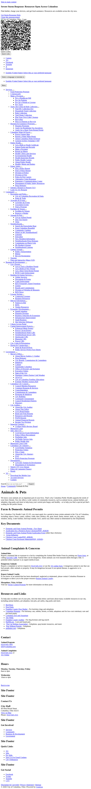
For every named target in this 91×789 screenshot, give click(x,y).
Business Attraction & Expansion (27, 316)
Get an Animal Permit (23, 217)
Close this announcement (10, 17)
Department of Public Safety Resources (30, 183)
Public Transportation (23, 252)
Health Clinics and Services (25, 154)
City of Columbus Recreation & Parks (29, 196)
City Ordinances (12, 760)
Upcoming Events (22, 205)
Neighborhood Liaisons (24, 247)
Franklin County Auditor (15, 620)
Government (10, 352)
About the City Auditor (23, 407)
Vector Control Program (17, 585)
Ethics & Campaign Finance (21, 469)
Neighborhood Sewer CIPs (25, 335)
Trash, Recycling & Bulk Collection (23, 107)
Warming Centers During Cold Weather (30, 375)
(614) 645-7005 (7, 644)
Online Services (21, 277)
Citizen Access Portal (18, 324)
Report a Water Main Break (25, 136)
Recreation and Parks (18, 194)
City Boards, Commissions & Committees (30, 360)
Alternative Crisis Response (25, 179)
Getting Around (16, 249)
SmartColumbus (21, 311)
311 (7, 473)
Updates (13, 480)
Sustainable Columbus (23, 367)
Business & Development (15, 262)
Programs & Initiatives (23, 394)
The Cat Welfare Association (17, 624)
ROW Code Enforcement (24, 273)
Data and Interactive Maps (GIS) (22, 260)
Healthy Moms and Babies (25, 164)
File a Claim (19, 452)
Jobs (7, 753)
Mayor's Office (16, 354)
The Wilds (9, 618)
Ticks (17, 222)
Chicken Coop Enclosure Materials (24, 539)
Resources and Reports (23, 416)
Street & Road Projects (23, 348)
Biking (17, 254)
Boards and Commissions (24, 288)
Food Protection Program (19, 92)
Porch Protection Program (24, 458)
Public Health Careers (23, 160)
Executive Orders (21, 371)
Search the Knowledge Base (25, 226)
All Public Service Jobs (24, 439)
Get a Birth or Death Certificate (27, 145)
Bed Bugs (9, 605)
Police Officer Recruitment (25, 435)
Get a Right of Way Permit (25, 269)
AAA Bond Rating (22, 411)
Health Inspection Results (24, 158)
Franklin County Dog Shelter (16, 609)
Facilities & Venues (17, 209)
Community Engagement (24, 399)
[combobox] (13, 77)
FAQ (17, 456)
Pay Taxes (19, 105)
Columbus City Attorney (19, 446)
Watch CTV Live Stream (19, 467)
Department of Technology (25, 465)
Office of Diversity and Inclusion (27, 369)
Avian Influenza (12, 535)
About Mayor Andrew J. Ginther (27, 356)
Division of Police (22, 173)
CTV (8, 781)
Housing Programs (22, 126)
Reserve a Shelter (21, 213)
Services (9, 730)
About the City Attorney (24, 454)
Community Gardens (23, 230)
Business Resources (22, 299)
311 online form (57, 566)
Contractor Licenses (22, 296)
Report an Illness (21, 151)
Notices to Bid (20, 303)
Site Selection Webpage (24, 322)
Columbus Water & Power (20, 132)
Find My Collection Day (24, 109)
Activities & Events (17, 200)
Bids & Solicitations (17, 301)
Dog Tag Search (21, 220)
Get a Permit (15, 264)
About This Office (22, 409)
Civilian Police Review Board (26, 426)
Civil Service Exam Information (27, 433)
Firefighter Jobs (21, 437)
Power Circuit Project (23, 330)
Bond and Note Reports (24, 414)
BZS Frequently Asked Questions (27, 284)
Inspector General (17, 424)
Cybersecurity (15, 94)
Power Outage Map (22, 134)
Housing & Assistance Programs (22, 124)
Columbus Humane (13, 611)
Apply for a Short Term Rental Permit (29, 130)
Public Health (15, 143)
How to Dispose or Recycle (25, 122)
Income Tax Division (23, 422)
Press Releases (20, 186)
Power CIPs (19, 341)
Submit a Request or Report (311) (23, 188)
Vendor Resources (22, 307)
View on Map (6, 713)
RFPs (17, 305)
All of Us (18, 377)
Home (3, 486)
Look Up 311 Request (18, 190)
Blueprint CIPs (20, 339)
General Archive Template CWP (27, 141)
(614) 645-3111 (37, 566)
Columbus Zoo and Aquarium (17, 616)
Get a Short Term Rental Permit (27, 271)
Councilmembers (21, 390)
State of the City (21, 373)
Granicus (39, 787)
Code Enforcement (22, 281)
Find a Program (21, 207)
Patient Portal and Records (25, 147)
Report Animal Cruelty (44, 578)
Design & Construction (19, 345)
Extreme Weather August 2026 (26, 382)
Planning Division (22, 313)
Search (3, 484)
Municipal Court (16, 429)
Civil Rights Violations (23, 448)
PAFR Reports (20, 418)
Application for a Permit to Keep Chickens (27, 531)
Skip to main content (8, 2)
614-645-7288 (11, 558)
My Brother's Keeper (23, 245)
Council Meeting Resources (25, 386)
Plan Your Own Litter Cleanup (26, 117)
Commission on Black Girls (25, 243)
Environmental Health (23, 156)
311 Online (5, 655)
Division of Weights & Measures (27, 290)
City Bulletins (20, 397)
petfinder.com (11, 628)
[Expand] (13, 90)
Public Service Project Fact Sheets (28, 350)
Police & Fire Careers (23, 177)
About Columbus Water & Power (27, 139)
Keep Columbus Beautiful (25, 228)
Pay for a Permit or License (25, 102)
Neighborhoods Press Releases (26, 241)
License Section (16, 294)
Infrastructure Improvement (25, 318)
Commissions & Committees (25, 392)
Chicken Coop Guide (19, 537)
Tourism (13, 258)
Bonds (12, 471)
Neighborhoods (16, 224)
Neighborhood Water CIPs (25, 333)
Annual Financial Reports (24, 420)
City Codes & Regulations (20, 343)
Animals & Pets (16, 215)
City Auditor (15, 405)
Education (19, 237)
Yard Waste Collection (23, 115)
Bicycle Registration (22, 256)
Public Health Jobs (22, 441)
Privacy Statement (27, 785)
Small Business (21, 320)
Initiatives (18, 362)
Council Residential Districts (25, 401)
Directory (18, 403)
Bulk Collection (21, 113)
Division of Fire (21, 175)
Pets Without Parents (14, 626)
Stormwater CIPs (21, 337)
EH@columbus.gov (8, 647)
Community (10, 192)
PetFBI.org (10, 622)
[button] (45, 509)
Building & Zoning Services (21, 275)
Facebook (9, 774)
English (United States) (28, 73)
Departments (15, 461)
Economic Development (19, 309)
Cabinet (18, 365)
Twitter (8, 776)
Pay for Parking (21, 100)
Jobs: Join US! (15, 431)
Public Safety (15, 166)
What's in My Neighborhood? (26, 232)
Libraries (18, 235)
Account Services (17, 478)
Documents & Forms (23, 279)
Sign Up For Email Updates (16, 757)
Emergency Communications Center (28, 181)
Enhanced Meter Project (24, 328)
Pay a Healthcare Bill (23, 98)
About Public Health (23, 162)
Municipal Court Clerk (18, 443)
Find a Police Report (23, 171)
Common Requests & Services (26, 388)
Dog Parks (10, 607)
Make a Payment (16, 96)
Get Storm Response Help (10, 15)
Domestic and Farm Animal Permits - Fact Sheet (24, 529)
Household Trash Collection (25, 111)
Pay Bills (9, 755)
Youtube (9, 779)
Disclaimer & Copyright (10, 785)
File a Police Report (22, 168)
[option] (48, 73)
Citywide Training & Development (28, 463)
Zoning (18, 286)
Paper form (82, 556)
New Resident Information (25, 239)
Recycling (19, 119)
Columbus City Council (19, 384)
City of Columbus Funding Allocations (29, 380)
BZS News (19, 292)
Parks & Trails (20, 198)
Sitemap (38, 785)
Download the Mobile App (20, 475)
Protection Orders (21, 450)
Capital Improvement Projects (21, 326)
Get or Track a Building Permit (26, 267)
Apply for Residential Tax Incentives (29, 128)
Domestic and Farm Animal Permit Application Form (25, 533)
